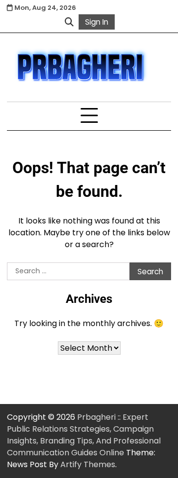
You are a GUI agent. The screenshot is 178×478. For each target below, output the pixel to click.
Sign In (96, 22)
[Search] (69, 21)
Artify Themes (87, 464)
